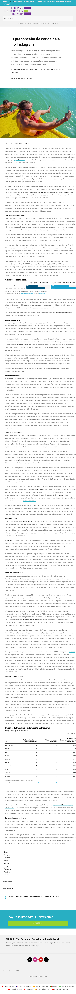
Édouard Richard (53, 69)
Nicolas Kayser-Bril (18, 69)
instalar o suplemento (24, 345)
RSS (17, 971)
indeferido (40, 489)
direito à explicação (30, 620)
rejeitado (60, 495)
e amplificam (60, 451)
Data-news (26, 23)
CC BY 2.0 (28, 144)
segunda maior (19, 160)
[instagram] (35, 959)
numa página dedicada (64, 313)
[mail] (46, 959)
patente (11, 379)
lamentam (72, 652)
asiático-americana (29, 501)
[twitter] (29, 959)
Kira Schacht (42, 69)
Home (20, 23)
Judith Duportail (31, 69)
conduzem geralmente (46, 559)
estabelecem (28, 521)
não (19, 460)
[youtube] (40, 959)
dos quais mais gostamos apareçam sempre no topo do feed (51, 192)
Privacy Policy (7, 971)
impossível (66, 347)
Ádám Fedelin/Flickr (16, 144)
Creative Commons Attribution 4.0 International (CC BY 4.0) (37, 896)
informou (51, 813)
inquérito (10, 540)
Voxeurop (14, 72)
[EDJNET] (17, 6)
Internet (10, 889)
